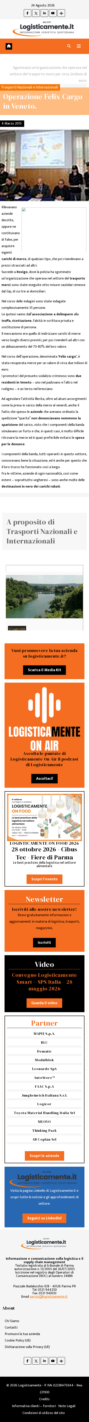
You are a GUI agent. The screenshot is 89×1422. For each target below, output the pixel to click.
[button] (69, 46)
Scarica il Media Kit (44, 670)
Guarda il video (44, 1003)
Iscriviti (44, 942)
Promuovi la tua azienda (22, 1334)
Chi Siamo (12, 1321)
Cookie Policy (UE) (18, 1340)
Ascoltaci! (44, 778)
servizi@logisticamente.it (49, 1297)
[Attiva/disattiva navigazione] (79, 46)
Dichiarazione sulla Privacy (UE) (27, 1347)
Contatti (11, 1327)
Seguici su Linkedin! (44, 1218)
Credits (44, 1399)
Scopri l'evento (44, 879)
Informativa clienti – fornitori (34, 1406)
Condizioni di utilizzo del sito (43, 1413)
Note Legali (66, 1406)
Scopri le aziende (44, 1156)
